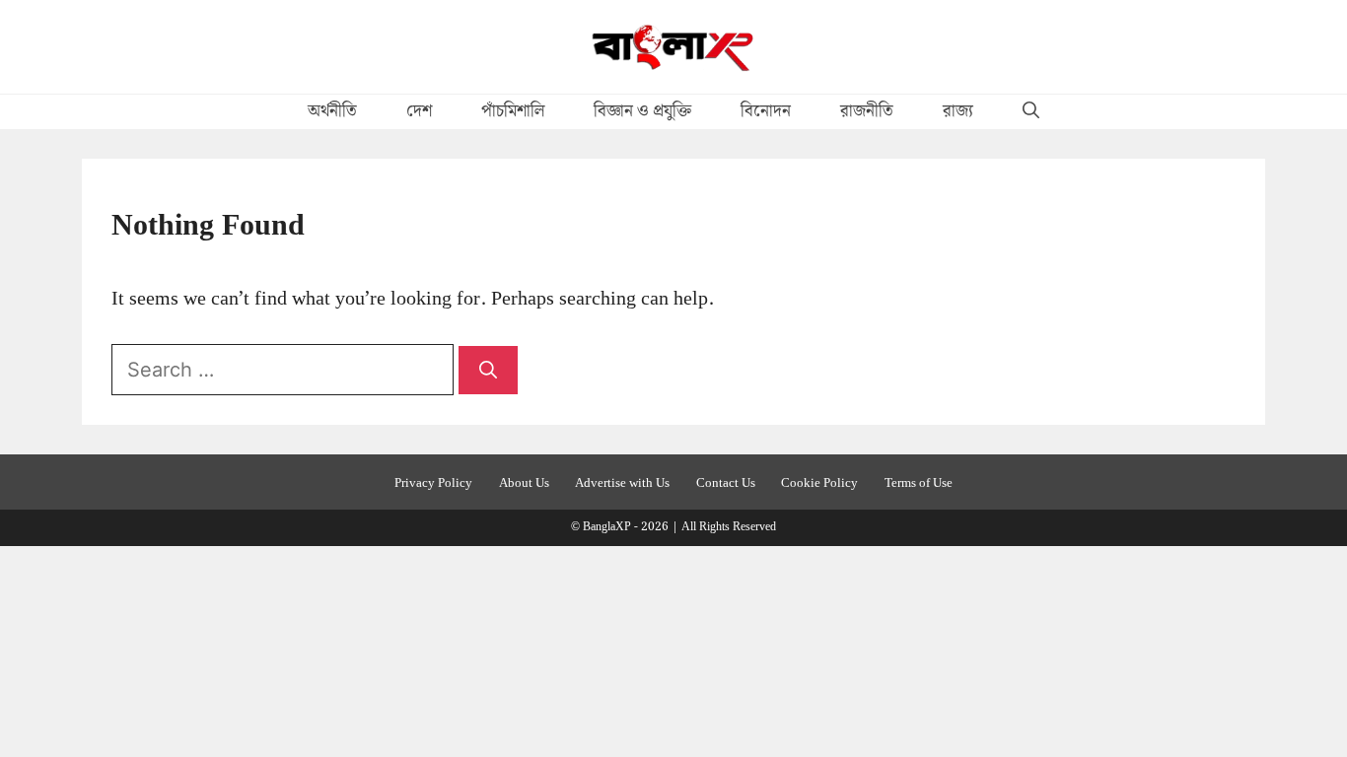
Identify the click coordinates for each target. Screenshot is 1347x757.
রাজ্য (958, 111)
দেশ (419, 111)
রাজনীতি (866, 111)
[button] (1031, 112)
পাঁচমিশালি (512, 111)
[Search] (488, 370)
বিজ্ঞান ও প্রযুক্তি (642, 111)
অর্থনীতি (332, 111)
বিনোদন (766, 111)
